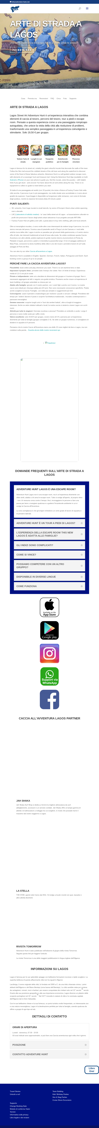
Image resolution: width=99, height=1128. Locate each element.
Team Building (58, 1091)
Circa (59, 98)
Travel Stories (15, 1091)
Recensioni (43, 98)
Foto (65, 98)
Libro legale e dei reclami (19, 1118)
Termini (12, 1112)
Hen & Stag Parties (60, 1097)
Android (13, 180)
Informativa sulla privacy (19, 1115)
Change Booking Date (18, 1106)
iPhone (20, 180)
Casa (23, 98)
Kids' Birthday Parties (61, 1094)
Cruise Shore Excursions (62, 1100)
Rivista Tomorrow (28, 946)
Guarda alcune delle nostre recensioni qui (44, 330)
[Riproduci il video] (49, 410)
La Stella (22, 890)
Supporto (72, 98)
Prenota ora (22, 50)
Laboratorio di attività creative (27, 214)
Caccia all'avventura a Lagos (41, 251)
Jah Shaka (23, 800)
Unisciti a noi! (15, 1094)
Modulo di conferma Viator (20, 1109)
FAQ (52, 98)
